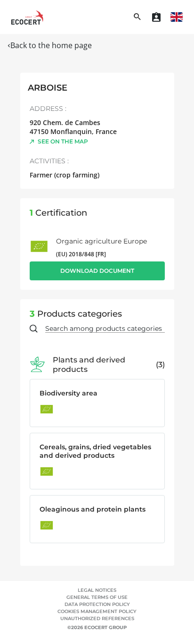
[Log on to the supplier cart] (156, 17)
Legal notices (97, 590)
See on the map (63, 141)
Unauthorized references (97, 618)
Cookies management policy (97, 611)
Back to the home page (51, 45)
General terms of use (97, 597)
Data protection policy (97, 604)
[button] (176, 17)
